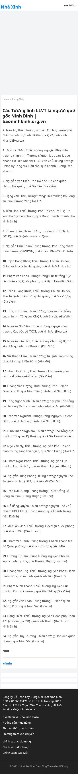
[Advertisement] (39, 53)
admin (7, 663)
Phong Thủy (18, 99)
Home (6, 99)
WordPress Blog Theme (42, 766)
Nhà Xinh (11, 7)
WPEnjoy (63, 766)
